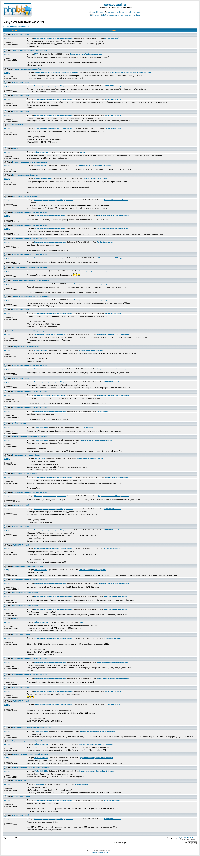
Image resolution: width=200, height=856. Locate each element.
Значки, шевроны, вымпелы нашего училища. (30, 280)
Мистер (7, 38)
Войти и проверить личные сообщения (117, 15)
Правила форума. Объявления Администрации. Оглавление (56, 72)
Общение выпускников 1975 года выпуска (29, 254)
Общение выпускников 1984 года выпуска (29, 365)
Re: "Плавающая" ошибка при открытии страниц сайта (130, 72)
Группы (124, 12)
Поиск (101, 12)
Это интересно (39, 458)
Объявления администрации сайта (26, 69)
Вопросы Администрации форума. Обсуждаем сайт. (53, 38)
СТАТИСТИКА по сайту (21, 34)
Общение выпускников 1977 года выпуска (29, 331)
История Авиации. (40, 165)
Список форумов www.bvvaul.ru (16, 26)
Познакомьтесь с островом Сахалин (27, 455)
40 (188, 838)
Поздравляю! (39, 784)
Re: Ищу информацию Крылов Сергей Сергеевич (97, 771)
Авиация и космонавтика (43, 178)
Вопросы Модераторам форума (25, 196)
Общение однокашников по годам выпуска (50, 215)
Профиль (95, 15)
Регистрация (135, 12)
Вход (138, 15)
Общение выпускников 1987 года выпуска (29, 492)
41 (190, 838)
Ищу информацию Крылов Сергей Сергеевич (30, 741)
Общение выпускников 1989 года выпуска (29, 212)
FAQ (93, 12)
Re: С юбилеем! (102, 411)
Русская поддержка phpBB (100, 852)
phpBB (96, 851)
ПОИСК (15, 149)
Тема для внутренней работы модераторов (29, 50)
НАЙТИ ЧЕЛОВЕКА (41, 152)
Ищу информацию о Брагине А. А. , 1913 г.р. (30, 436)
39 (185, 838)
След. (194, 838)
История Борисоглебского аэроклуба (27, 566)
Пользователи (112, 12)
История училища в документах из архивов (29, 162)
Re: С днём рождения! (105, 242)
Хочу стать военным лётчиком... (25, 175)
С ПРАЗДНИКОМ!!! (19, 781)
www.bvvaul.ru (115, 4)
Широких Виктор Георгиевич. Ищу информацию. (32, 727)
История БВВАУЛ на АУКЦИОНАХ (25, 347)
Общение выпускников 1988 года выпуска (29, 391)
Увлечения (38, 284)
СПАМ (36, 54)
